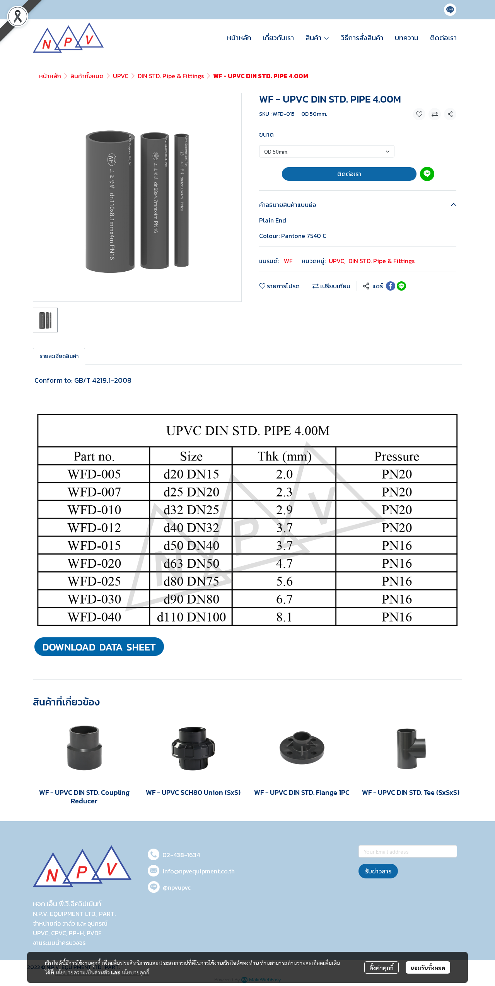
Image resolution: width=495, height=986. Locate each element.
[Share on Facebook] (390, 286)
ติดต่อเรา (349, 173)
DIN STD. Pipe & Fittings (171, 75)
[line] (450, 9)
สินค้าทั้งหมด (87, 75)
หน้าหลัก (50, 75)
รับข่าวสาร (378, 871)
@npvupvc (177, 887)
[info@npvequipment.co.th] (153, 869)
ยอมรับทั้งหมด (428, 967)
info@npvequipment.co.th (198, 871)
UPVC (120, 75)
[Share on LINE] (401, 286)
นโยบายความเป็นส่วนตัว (82, 972)
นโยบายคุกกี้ (135, 972)
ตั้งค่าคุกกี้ (381, 967)
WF (288, 260)
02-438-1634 (181, 854)
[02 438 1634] (153, 853)
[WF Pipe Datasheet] (99, 645)
